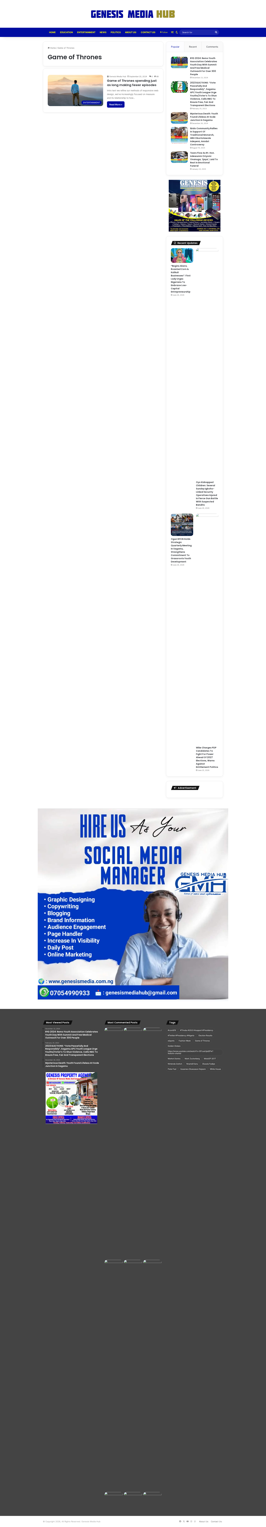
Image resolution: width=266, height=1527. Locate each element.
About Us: (131, 32)
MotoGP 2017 (210, 1058)
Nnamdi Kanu (192, 1064)
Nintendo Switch (175, 1064)
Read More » (115, 104)
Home (52, 32)
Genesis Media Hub (117, 76)
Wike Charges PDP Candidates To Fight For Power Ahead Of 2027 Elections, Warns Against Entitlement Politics (207, 757)
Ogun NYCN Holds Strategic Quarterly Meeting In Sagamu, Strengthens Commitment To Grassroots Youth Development (181, 550)
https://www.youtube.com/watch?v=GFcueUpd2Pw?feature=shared (190, 1052)
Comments (212, 46)
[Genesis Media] (133, 14)
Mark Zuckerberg (192, 1058)
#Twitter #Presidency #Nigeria (181, 1035)
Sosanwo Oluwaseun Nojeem (193, 1069)
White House (215, 1069)
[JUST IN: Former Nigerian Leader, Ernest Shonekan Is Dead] (133, 1375)
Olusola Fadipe (208, 1064)
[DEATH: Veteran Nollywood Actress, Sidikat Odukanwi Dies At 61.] (114, 1033)
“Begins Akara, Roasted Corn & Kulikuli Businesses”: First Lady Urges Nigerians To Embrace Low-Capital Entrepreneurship (181, 278)
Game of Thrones (202, 1041)
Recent (193, 46)
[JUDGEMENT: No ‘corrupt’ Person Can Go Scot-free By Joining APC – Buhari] (152, 1143)
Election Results (205, 1035)
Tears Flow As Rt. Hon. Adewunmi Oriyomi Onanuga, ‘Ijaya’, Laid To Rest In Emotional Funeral (204, 159)
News (103, 32)
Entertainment (86, 32)
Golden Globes (174, 1046)
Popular (175, 46)
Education (66, 32)
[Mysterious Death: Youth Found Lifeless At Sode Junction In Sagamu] (179, 118)
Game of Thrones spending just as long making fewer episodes (132, 83)
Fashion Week (185, 1041)
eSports (171, 1041)
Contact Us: (148, 32)
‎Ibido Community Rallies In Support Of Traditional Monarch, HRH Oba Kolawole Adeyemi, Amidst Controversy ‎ (204, 136)
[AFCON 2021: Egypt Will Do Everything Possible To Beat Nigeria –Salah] (133, 1033)
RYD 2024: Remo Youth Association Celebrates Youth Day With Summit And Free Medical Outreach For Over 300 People (203, 66)
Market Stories (174, 1058)
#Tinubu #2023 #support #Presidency (196, 1030)
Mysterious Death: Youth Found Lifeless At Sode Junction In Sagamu (204, 117)
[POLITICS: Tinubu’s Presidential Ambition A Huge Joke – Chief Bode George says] (114, 1375)
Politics (116, 32)
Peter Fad (172, 1069)
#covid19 (172, 1030)
